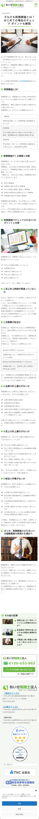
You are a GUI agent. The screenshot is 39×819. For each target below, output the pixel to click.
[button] (36, 790)
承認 (19, 803)
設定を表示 (19, 814)
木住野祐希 (24, 81)
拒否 (19, 809)
